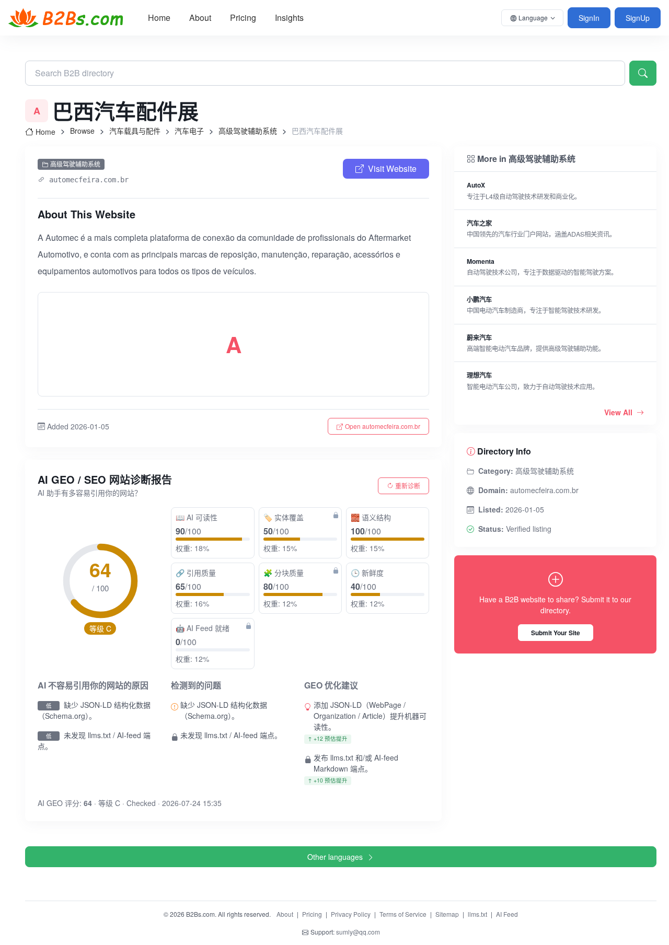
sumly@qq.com (358, 931)
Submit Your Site (555, 632)
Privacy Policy (351, 913)
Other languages (335, 856)
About (200, 17)
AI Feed (507, 913)
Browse (82, 130)
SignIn (589, 18)
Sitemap (447, 913)
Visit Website (392, 168)
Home (159, 17)
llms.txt (477, 913)
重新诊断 (407, 485)
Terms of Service (402, 913)
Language (533, 17)
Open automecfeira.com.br (382, 426)
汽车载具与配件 (134, 130)
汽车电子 (189, 130)
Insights (289, 17)
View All (619, 412)
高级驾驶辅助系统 (247, 130)
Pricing (243, 17)
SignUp (638, 18)
